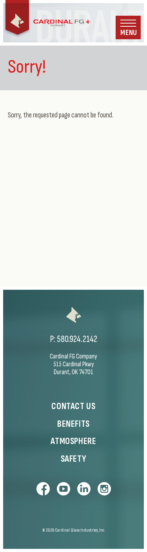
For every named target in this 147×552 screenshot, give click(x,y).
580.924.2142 (77, 339)
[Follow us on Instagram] (104, 488)
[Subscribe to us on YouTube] (63, 488)
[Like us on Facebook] (43, 488)
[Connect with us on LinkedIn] (84, 488)
